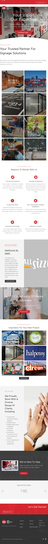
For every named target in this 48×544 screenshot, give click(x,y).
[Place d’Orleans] (13, 362)
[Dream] (35, 362)
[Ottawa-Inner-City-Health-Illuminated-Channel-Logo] (13, 331)
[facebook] (2, 0)
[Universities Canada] (13, 346)
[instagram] (4, 0)
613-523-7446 (42, 530)
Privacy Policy (25, 539)
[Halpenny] (35, 346)
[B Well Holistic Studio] (35, 331)
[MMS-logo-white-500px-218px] (6, 6)
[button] (3, 491)
